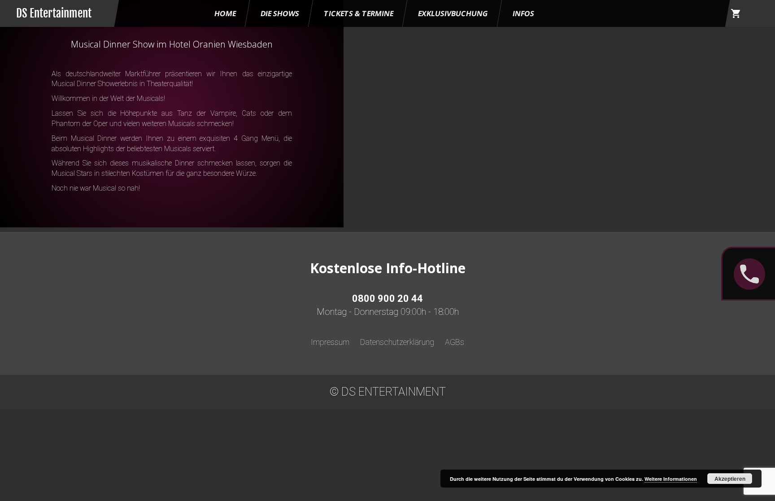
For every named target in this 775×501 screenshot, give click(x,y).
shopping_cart (736, 13)
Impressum (330, 342)
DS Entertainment (53, 13)
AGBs (454, 342)
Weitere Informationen (670, 478)
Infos (523, 13)
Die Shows (280, 13)
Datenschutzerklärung (397, 342)
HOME (225, 13)
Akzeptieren (729, 479)
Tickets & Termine (358, 13)
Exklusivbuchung (453, 13)
